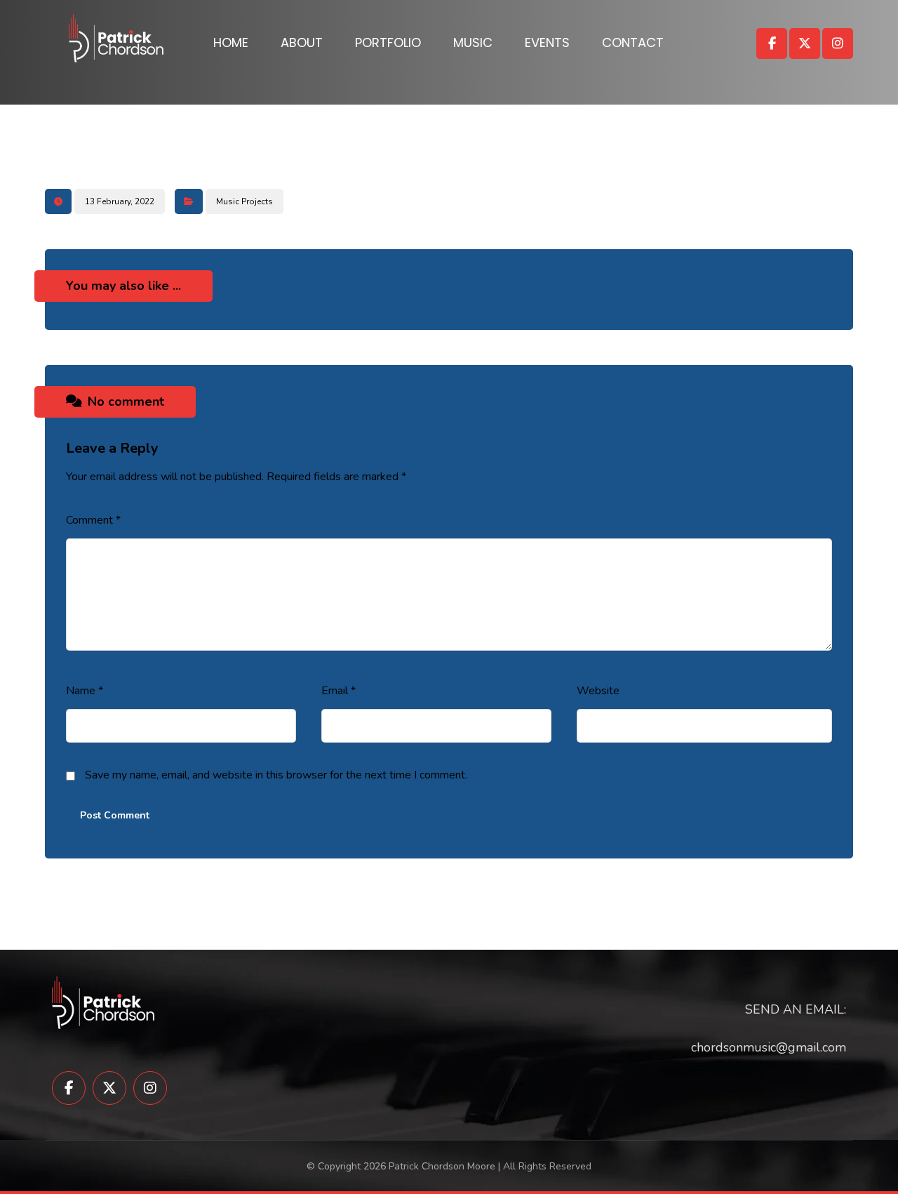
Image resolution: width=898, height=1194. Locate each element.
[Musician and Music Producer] (116, 38)
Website (598, 690)
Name (84, 690)
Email (338, 690)
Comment (93, 520)
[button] (771, 43)
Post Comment (114, 815)
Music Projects (244, 201)
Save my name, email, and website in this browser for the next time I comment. (276, 775)
